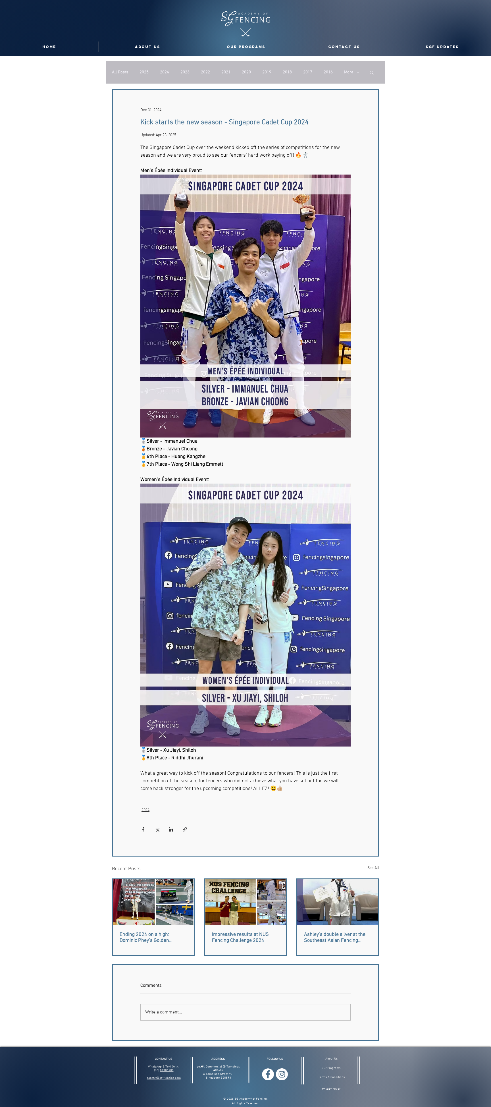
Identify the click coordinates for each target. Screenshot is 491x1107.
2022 (205, 72)
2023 (185, 72)
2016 (328, 72)
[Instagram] (282, 1074)
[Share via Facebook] (143, 829)
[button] (372, 72)
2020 (246, 72)
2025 (144, 72)
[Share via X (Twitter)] (157, 829)
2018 (287, 72)
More (348, 72)
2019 (266, 72)
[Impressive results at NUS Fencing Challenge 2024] (245, 902)
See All (373, 868)
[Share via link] (185, 829)
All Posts (120, 72)
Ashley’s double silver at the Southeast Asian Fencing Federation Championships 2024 (334, 938)
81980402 (167, 1070)
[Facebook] (268, 1074)
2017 (307, 72)
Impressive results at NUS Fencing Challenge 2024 (240, 938)
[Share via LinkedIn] (171, 829)
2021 (225, 72)
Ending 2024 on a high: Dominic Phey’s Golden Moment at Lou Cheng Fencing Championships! (152, 938)
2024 (164, 72)
